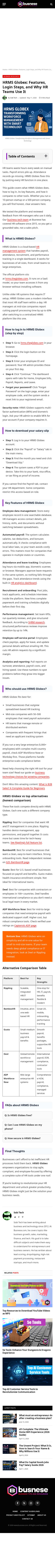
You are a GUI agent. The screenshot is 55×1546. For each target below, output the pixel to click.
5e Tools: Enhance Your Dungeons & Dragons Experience (27, 1351)
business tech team (18, 219)
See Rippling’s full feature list (26, 842)
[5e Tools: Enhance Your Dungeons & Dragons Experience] (27, 1332)
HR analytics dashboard (24, 582)
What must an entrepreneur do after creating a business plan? (35, 1417)
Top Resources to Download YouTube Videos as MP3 (26, 1312)
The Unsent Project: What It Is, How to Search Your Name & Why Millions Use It (35, 1448)
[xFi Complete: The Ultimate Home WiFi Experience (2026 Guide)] (10, 1432)
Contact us (27, 1519)
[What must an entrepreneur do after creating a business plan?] (10, 1418)
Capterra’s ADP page (25, 925)
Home (5, 69)
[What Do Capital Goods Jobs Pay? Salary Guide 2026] (10, 1465)
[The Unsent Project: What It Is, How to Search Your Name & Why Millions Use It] (10, 1449)
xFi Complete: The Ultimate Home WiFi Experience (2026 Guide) (34, 1432)
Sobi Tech (13, 98)
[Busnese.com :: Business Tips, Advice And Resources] (27, 4)
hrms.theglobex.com (16, 278)
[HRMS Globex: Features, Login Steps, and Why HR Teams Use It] (27, 119)
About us (41, 1515)
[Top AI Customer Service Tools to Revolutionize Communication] (27, 1372)
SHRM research (36, 622)
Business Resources (11, 76)
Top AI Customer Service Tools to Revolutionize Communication (20, 1390)
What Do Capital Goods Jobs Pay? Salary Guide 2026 (34, 1464)
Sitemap (31, 1515)
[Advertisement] (27, 38)
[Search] (51, 4)
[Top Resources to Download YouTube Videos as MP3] (27, 1293)
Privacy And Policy (15, 1515)
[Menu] (4, 4)
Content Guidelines (30, 1511)
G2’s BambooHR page (17, 862)
